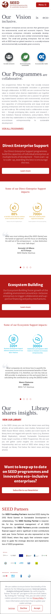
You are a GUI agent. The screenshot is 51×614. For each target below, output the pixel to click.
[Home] (15, 5)
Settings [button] (11, 608)
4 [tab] (30, 267)
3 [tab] (27, 267)
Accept (37, 608)
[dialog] (25, 598)
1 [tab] (20, 267)
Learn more (25, 171)
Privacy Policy (38, 598)
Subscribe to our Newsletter (25, 490)
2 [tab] (24, 267)
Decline (23, 608)
